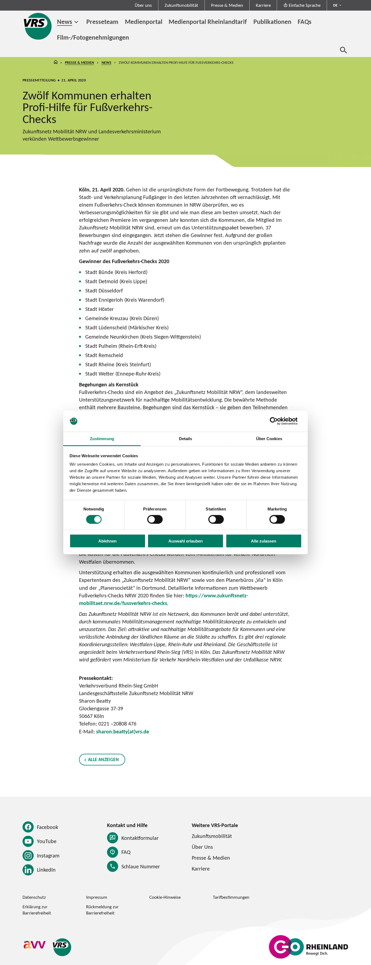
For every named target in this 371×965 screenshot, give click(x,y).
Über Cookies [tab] (269, 438)
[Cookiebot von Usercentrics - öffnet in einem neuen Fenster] (278, 421)
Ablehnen (107, 541)
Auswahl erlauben (185, 541)
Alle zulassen (263, 541)
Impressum (96, 897)
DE (335, 5)
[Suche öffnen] (343, 50)
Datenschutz (34, 897)
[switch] (155, 519)
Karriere (263, 5)
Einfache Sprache (304, 5)
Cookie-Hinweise (165, 897)
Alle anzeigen (103, 759)
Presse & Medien (227, 5)
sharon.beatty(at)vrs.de (122, 731)
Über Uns (202, 846)
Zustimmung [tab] (102, 438)
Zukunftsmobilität (181, 5)
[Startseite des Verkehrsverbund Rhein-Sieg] (38, 26)
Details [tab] (185, 438)
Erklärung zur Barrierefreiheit (37, 910)
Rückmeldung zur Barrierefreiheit (102, 910)
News (64, 21)
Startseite (56, 62)
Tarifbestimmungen (231, 897)
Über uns (143, 5)
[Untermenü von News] (76, 22)
